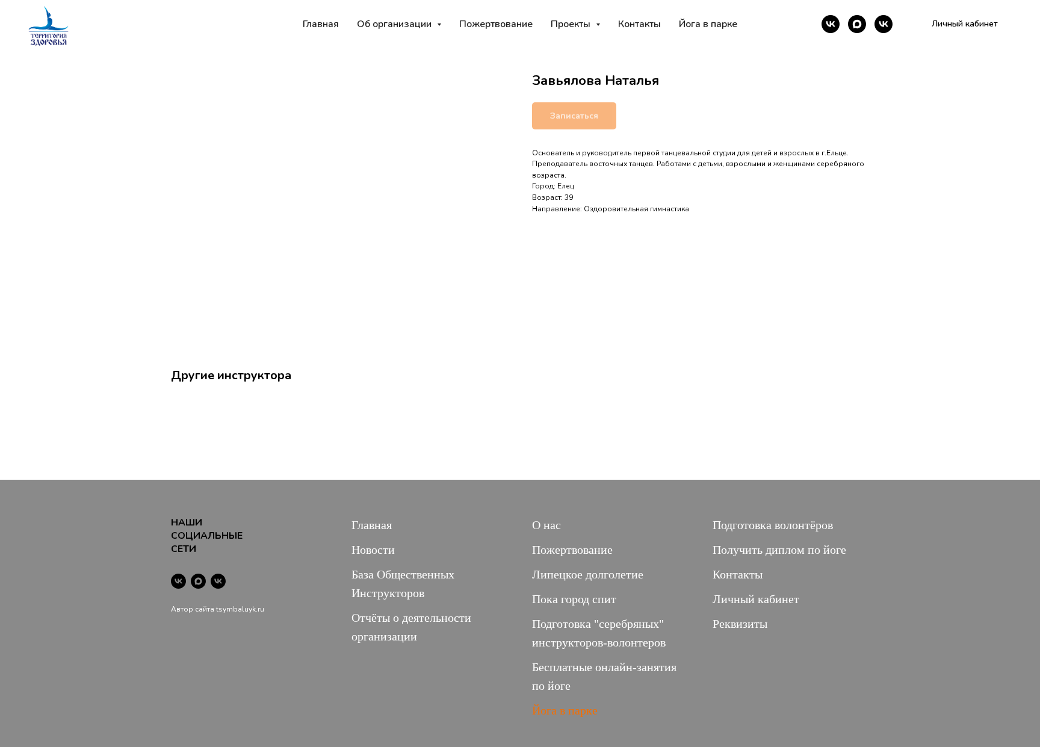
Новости (373, 549)
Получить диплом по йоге (779, 549)
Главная (321, 24)
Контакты (639, 24)
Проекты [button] (572, 24)
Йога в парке (708, 24)
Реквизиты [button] (740, 623)
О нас (546, 525)
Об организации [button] (395, 24)
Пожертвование (496, 24)
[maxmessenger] (857, 24)
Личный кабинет (756, 599)
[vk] (831, 24)
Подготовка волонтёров (773, 525)
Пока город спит (574, 599)
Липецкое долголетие (587, 574)
